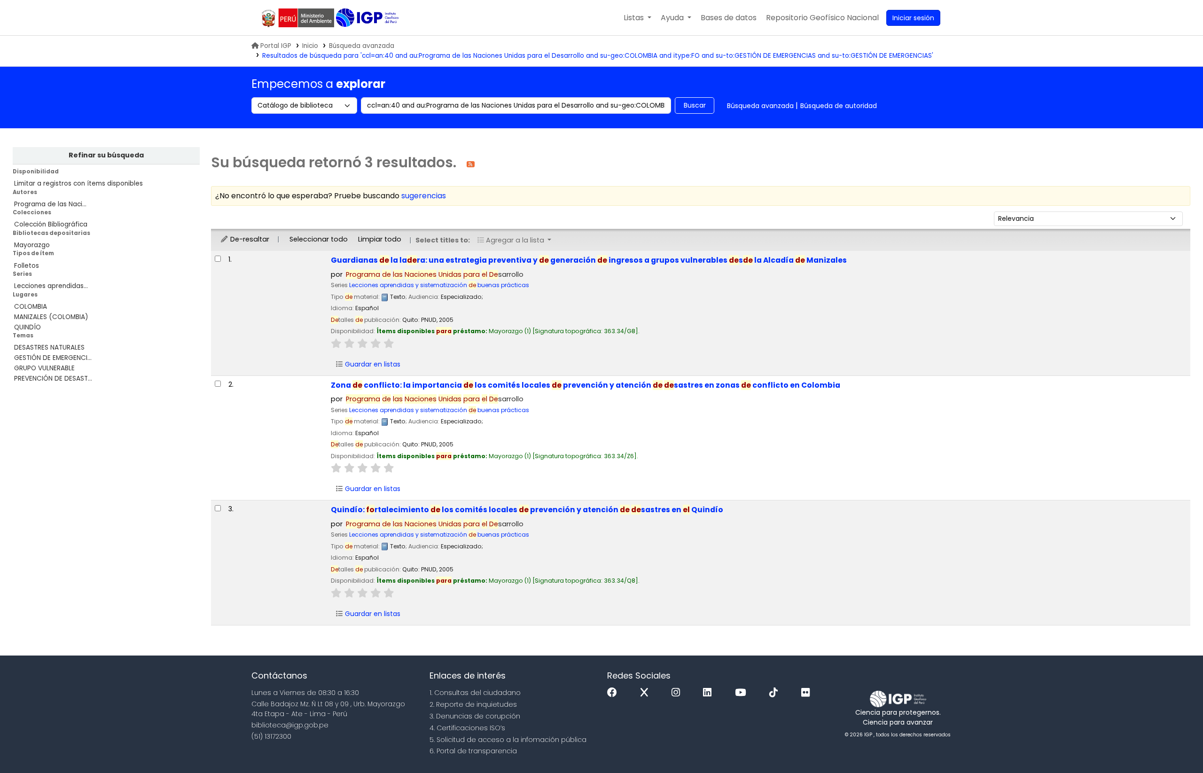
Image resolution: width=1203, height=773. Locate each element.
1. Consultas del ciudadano (475, 692)
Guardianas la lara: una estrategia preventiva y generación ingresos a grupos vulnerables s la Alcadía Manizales (589, 260)
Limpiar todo (379, 239)
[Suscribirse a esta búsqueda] (471, 164)
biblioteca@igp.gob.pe (289, 725)
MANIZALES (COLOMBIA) (51, 316)
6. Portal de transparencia (473, 751)
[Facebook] (614, 693)
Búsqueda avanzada (361, 45)
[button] (637, 18)
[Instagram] (678, 693)
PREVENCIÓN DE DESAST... (53, 378)
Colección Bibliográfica (50, 224)
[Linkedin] (709, 693)
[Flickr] (807, 693)
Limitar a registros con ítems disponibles (78, 183)
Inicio (310, 45)
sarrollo (434, 274)
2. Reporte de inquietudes (473, 704)
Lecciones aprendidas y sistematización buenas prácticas (439, 285)
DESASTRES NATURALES (49, 347)
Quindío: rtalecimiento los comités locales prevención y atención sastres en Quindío (527, 510)
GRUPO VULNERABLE (44, 368)
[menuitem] (822, 18)
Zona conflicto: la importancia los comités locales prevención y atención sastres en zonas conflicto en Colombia (585, 385)
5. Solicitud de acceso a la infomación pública (508, 739)
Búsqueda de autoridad (838, 105)
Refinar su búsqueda (106, 155)
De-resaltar (248, 239)
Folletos (26, 265)
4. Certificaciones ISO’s (467, 728)
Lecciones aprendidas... (51, 285)
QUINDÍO (27, 327)
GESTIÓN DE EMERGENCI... (53, 357)
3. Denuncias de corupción (475, 716)
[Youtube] (742, 693)
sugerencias (423, 195)
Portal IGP (275, 45)
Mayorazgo (32, 245)
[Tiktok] (775, 693)
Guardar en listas (371, 364)
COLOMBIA (30, 306)
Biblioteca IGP (368, 17)
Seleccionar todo (318, 239)
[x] (647, 693)
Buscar (695, 105)
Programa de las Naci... (50, 204)
